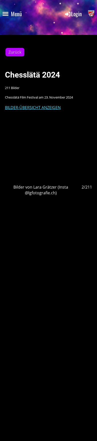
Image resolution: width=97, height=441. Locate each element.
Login (76, 14)
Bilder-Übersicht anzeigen (33, 107)
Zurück (14, 52)
